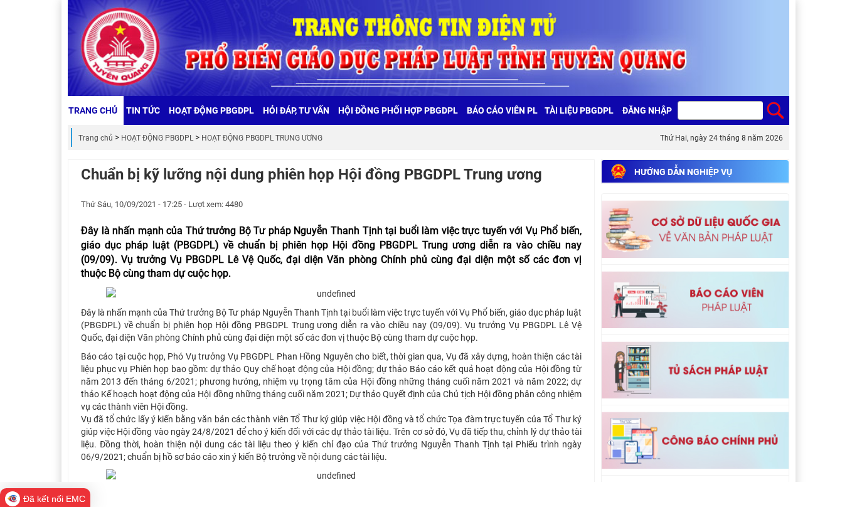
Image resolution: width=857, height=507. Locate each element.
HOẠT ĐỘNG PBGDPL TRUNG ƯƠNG (261, 138)
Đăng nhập (647, 110)
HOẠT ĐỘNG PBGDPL (157, 138)
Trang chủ (95, 138)
